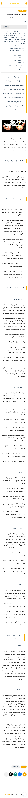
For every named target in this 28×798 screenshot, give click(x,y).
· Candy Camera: (19, 55)
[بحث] (2, 3)
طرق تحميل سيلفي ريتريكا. (17, 46)
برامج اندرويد (22, 10)
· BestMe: (20, 62)
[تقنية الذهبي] (14, 3)
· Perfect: (20, 70)
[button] (20, 774)
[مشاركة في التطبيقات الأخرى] (6, 774)
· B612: (21, 58)
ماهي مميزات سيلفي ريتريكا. (17, 48)
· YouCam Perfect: (18, 60)
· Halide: (21, 67)
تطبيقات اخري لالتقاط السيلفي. (16, 50)
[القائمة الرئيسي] (25, 3)
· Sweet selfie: (19, 53)
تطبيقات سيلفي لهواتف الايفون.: (16, 65)
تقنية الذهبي (7, 794)
